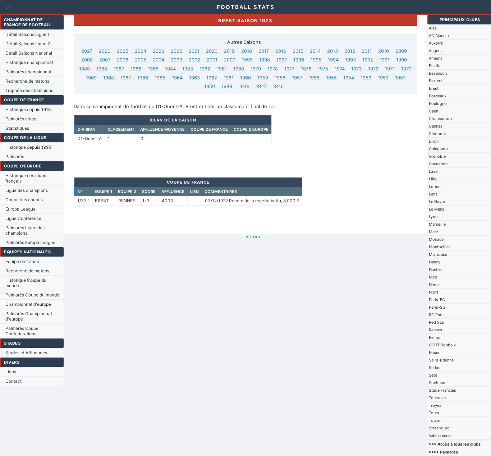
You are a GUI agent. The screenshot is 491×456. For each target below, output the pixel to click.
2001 (212, 60)
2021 (194, 51)
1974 (340, 69)
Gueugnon (438, 163)
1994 (333, 60)
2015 (298, 51)
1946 (278, 86)
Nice (433, 277)
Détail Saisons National (28, 53)
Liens (10, 371)
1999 (247, 60)
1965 (160, 77)
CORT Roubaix (442, 344)
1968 (108, 77)
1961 (229, 77)
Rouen (434, 352)
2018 (246, 51)
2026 (104, 51)
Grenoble (437, 156)
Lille (432, 178)
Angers (435, 50)
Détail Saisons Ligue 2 (27, 43)
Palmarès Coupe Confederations (21, 331)
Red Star (437, 322)
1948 (244, 86)
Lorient (435, 186)
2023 (158, 51)
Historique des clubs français (25, 178)
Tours (434, 412)
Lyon (433, 216)
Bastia (434, 65)
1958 (280, 77)
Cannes (435, 126)
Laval (434, 171)
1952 (383, 77)
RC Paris (437, 314)
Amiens (435, 58)
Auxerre (436, 43)
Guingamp (438, 148)
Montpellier (439, 246)
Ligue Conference (23, 218)
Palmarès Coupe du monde (32, 295)
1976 (306, 69)
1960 (245, 77)
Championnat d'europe (28, 304)
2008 (87, 60)
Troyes (435, 405)
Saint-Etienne (441, 360)
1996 (298, 60)
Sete (433, 375)
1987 (119, 69)
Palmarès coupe (21, 118)
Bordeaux (437, 95)
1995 (316, 60)
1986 (135, 69)
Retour (253, 236)
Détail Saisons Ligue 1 (27, 34)
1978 (272, 69)
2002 (194, 60)
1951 (400, 77)
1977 (289, 69)
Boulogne (437, 103)
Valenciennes (441, 435)
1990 (401, 60)
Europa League (20, 209)
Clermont (437, 133)
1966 (142, 77)
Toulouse (437, 397)
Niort (433, 292)
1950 (209, 86)
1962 (211, 77)
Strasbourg (439, 427)
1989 (84, 69)
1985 (153, 69)
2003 (176, 60)
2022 (176, 51)
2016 (280, 51)
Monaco (436, 239)
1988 (101, 69)
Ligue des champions (26, 190)
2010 (383, 51)
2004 (158, 60)
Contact (13, 381)
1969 (91, 77)
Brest (434, 88)
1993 (350, 60)
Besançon (438, 73)
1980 (238, 69)
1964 (177, 77)
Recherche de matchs (27, 81)
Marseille (437, 224)
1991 (385, 60)
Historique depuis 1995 (28, 147)
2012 (349, 51)
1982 (204, 69)
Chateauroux (441, 118)
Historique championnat (29, 62)
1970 (406, 69)
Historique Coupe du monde (25, 282)
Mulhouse (438, 254)
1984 (170, 69)
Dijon (434, 141)
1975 (323, 69)
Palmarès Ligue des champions (25, 230)
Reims (434, 337)
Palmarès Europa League (30, 242)
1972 (373, 69)
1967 (125, 77)
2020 (211, 51)
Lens (433, 194)
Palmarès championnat (28, 71)
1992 (367, 60)
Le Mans (436, 209)
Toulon (435, 420)
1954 (348, 77)
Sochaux (437, 382)
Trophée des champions (29, 90)
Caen (433, 111)
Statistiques (17, 128)
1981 (222, 69)
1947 (261, 86)
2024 (140, 51)
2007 (104, 60)
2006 (122, 60)
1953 (366, 77)
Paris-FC (437, 299)
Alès (433, 28)
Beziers (435, 80)
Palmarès (14, 156)
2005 (140, 60)
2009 (401, 51)
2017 (263, 51)
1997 (281, 60)
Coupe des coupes (24, 199)
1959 (262, 77)
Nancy (434, 261)
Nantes (435, 269)
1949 (226, 86)
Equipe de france (22, 261)
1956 (314, 77)
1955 (331, 77)
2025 (122, 51)
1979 (256, 69)
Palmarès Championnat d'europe (28, 316)
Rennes (435, 329)
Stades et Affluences (26, 352)
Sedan (434, 367)
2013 (332, 51)
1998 (264, 60)
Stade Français (442, 390)
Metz (433, 231)
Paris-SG (437, 307)
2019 (229, 51)
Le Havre (437, 201)
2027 (86, 51)
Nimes (435, 284)
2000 (229, 60)
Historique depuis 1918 (28, 109)
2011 (367, 51)
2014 (315, 51)
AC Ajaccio (439, 35)
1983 (187, 69)
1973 (356, 69)
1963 (194, 77)
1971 (390, 69)
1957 (297, 77)
